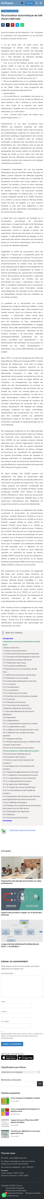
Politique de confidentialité (16, 1191)
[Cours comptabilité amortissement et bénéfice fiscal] (5, 1109)
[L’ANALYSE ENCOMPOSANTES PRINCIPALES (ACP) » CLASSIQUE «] (22, 931)
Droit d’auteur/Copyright (15, 1188)
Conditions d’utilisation (14, 1193)
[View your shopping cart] (22, 4)
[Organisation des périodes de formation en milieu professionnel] (22, 867)
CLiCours (7, 3)
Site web (5, 1021)
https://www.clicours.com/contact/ (14, 1164)
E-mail (4, 1012)
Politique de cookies (33, 1193)
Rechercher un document (11, 1080)
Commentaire (7, 973)
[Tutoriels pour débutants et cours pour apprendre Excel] (5, 1131)
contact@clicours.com (18, 1158)
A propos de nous (12, 1196)
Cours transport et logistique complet (25, 1098)
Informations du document (10, 11)
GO (40, 1084)
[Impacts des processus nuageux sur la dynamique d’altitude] (22, 899)
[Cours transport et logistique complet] (5, 1098)
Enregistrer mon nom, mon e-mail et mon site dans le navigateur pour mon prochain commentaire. (22, 1036)
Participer (29, 3)
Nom (3, 1002)
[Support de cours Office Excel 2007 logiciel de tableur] (5, 1120)
